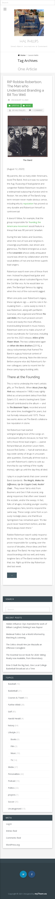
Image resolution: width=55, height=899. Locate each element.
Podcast (12, 781)
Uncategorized (14, 808)
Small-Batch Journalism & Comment (29, 46)
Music (28, 105)
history (11, 725)
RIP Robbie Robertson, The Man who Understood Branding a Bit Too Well (25, 88)
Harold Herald (14, 718)
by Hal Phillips (18, 110)
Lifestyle (15, 105)
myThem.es (41, 894)
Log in (9, 824)
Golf (10, 711)
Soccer (11, 801)
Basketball (12, 690)
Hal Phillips (29, 41)
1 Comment (37, 110)
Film (12, 746)
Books (13, 739)
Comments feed (13, 837)
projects (12, 794)
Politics (11, 788)
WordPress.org (13, 844)
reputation (28, 203)
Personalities (14, 774)
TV (12, 760)
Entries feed (11, 831)
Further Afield (14, 704)
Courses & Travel (16, 697)
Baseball (12, 683)
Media (11, 767)
